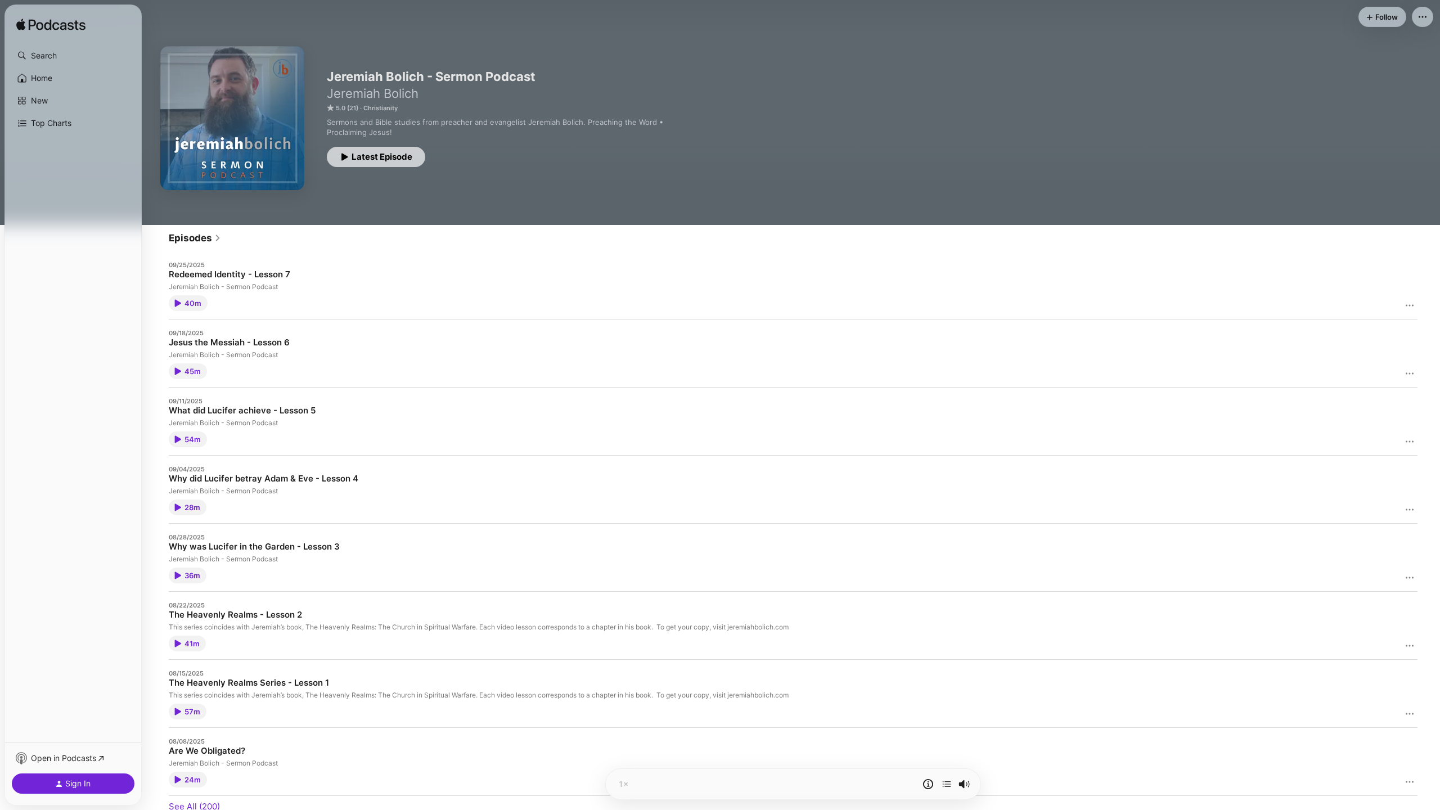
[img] (51, 25)
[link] (195, 238)
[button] (73, 55)
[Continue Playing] (946, 784)
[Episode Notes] (928, 784)
